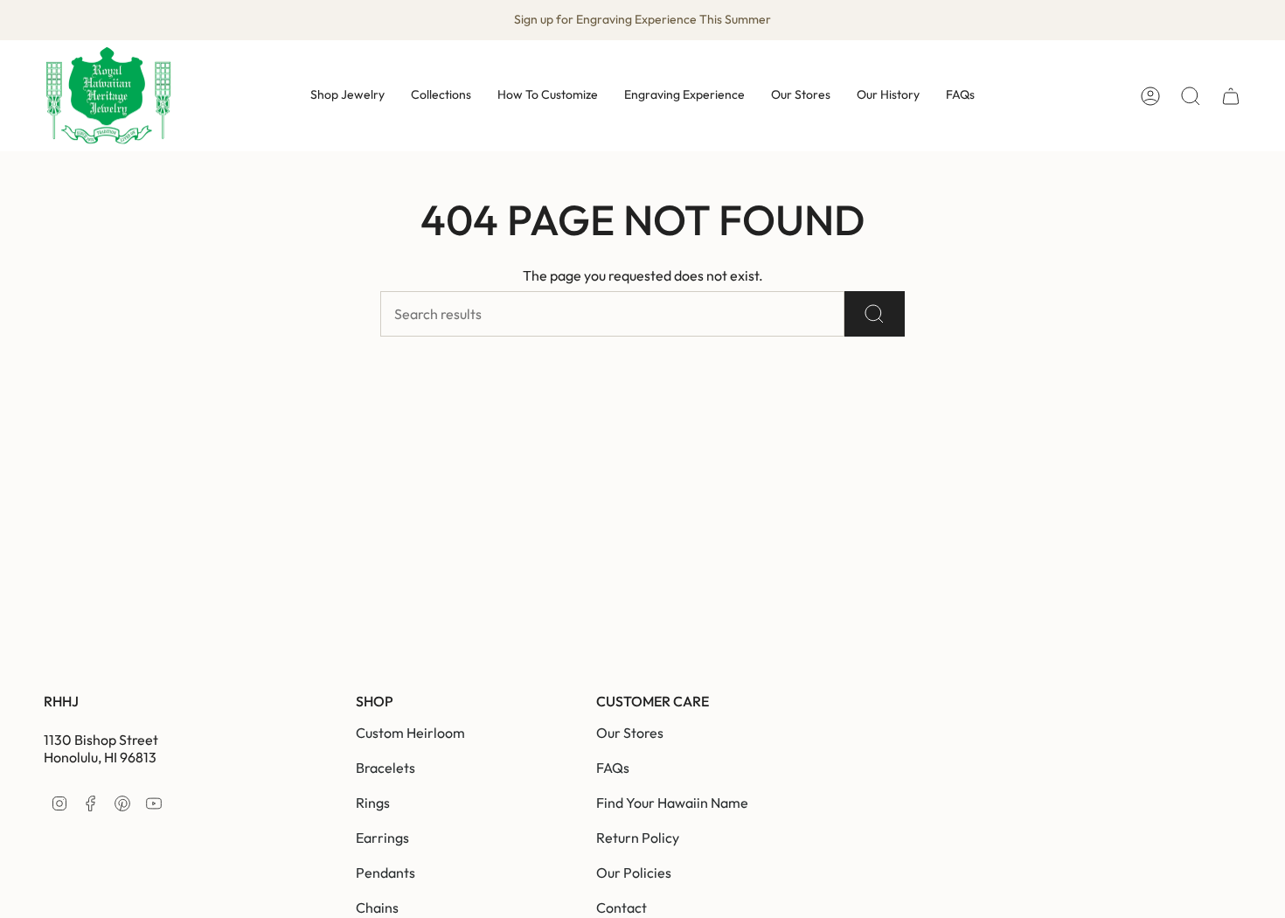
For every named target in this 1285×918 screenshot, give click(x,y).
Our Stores (629, 732)
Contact (621, 907)
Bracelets (385, 767)
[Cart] (1231, 96)
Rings (373, 802)
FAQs (612, 767)
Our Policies (633, 872)
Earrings (382, 837)
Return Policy (637, 837)
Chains (377, 907)
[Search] (874, 314)
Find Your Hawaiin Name (672, 802)
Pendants (385, 872)
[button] (347, 96)
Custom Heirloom (410, 732)
